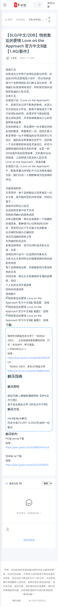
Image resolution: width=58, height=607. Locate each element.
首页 (9, 19)
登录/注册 (51, 5)
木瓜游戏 (20, 19)
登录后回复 (29, 540)
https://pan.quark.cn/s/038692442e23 (27, 447)
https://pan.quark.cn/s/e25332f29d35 (27, 464)
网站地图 (16, 600)
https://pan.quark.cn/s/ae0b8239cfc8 (29, 357)
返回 (49, 19)
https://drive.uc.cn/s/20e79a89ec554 (29, 370)
